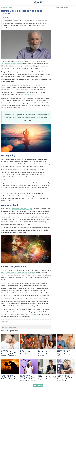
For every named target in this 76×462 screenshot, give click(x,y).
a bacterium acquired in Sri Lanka (22, 208)
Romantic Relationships (63, 350)
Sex (39, 350)
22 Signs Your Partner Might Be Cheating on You (65, 354)
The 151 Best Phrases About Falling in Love (27, 353)
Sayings (22, 350)
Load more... (38, 385)
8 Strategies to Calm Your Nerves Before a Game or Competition (27, 379)
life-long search (33, 314)
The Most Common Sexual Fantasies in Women (45, 354)
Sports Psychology (25, 375)
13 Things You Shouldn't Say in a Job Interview (47, 378)
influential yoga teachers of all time (12, 63)
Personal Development (63, 375)
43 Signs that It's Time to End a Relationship (9, 378)
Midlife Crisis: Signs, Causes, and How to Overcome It (64, 379)
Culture (3, 7)
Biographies (9, 7)
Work (39, 375)
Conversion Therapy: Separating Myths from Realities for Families (9, 354)
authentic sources (29, 94)
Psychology (4, 350)
